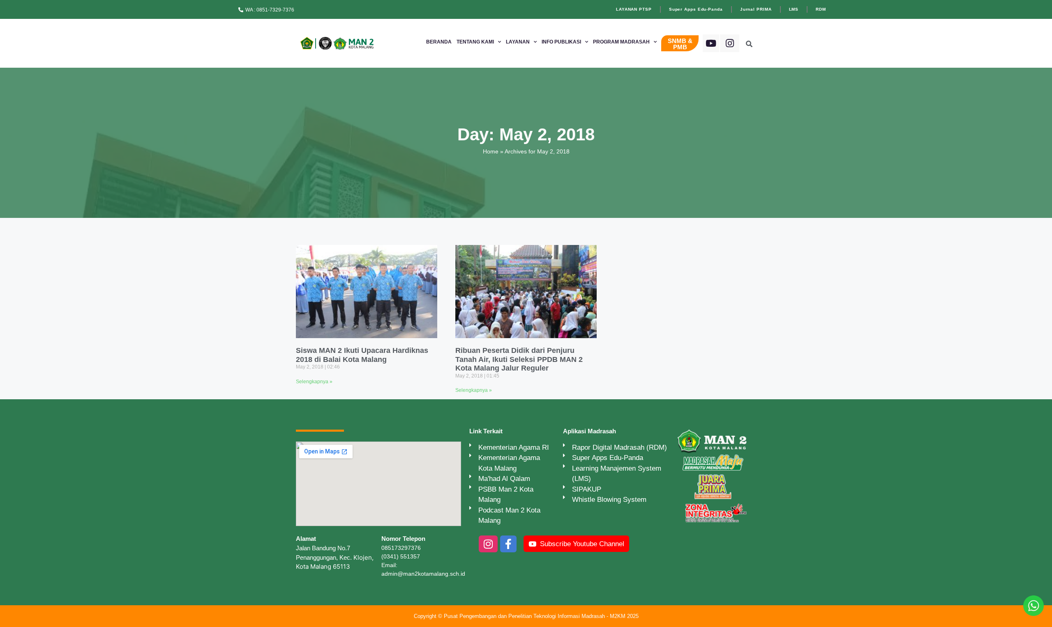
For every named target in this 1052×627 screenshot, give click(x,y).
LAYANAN (518, 42)
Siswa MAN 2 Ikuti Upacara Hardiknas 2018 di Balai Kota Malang (362, 355)
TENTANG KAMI (475, 42)
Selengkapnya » (314, 381)
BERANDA (439, 42)
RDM (821, 9)
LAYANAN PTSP (634, 9)
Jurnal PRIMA (756, 9)
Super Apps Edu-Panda (696, 9)
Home (490, 151)
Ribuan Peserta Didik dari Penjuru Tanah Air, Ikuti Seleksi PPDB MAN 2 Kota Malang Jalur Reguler (519, 359)
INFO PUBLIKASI (561, 42)
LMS (794, 9)
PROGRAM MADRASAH (621, 42)
